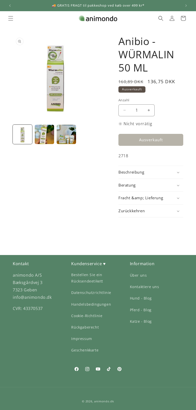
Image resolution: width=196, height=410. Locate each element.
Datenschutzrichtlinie (91, 292)
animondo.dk (104, 401)
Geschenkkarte (85, 350)
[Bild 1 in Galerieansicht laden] (22, 134)
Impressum (81, 338)
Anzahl (123, 100)
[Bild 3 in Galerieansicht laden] (66, 134)
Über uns (138, 275)
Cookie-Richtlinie (86, 315)
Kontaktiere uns (144, 286)
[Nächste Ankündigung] (186, 5)
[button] (10, 18)
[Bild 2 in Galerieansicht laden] (44, 134)
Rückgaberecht (85, 327)
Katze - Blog (141, 321)
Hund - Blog (141, 298)
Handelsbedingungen (91, 304)
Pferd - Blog (141, 309)
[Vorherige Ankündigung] (10, 5)
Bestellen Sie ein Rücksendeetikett (87, 278)
